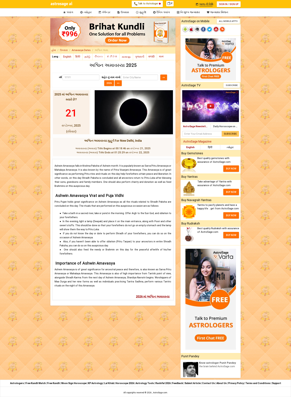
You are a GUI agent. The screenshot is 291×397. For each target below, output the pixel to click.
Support (276, 383)
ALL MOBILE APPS (228, 21)
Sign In (223, 4)
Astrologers (17, 383)
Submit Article (193, 383)
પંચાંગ (68, 12)
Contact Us (208, 383)
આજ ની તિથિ (204, 4)
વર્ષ (60, 77)
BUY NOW (231, 168)
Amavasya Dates (81, 50)
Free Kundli (53, 383)
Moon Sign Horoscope (74, 383)
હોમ (54, 50)
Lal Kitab (109, 383)
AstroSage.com (160, 392)
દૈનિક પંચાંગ (161, 12)
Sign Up (233, 4)
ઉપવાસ (123, 12)
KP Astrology (95, 383)
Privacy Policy (236, 383)
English (190, 147)
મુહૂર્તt (141, 12)
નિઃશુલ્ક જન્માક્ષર (188, 12)
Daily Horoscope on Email (227, 126)
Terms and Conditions (258, 383)
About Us (221, 383)
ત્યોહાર (86, 12)
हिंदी (210, 147)
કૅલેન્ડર (104, 12)
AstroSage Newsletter (195, 126)
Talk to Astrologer (146, 4)
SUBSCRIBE (232, 85)
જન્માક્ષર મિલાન (217, 12)
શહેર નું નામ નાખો (111, 77)
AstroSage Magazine (197, 141)
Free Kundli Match (35, 383)
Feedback (178, 383)
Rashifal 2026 (163, 383)
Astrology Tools (145, 383)
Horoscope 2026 (125, 383)
